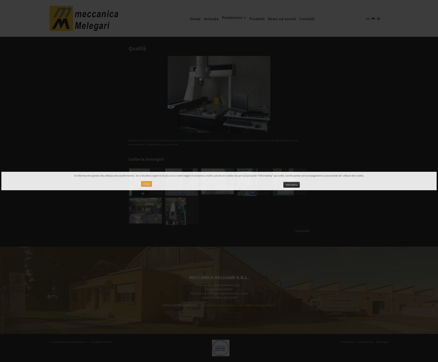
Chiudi (146, 183)
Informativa (292, 184)
